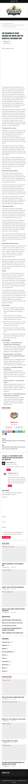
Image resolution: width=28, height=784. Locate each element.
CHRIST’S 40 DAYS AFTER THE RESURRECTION (13, 587)
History (3, 658)
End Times (4, 655)
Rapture (3, 668)
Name (4, 516)
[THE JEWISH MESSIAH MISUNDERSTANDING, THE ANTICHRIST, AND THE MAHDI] (14, 753)
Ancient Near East (5, 642)
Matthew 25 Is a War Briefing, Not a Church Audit (12, 623)
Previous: (13, 440)
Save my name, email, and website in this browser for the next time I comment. (13, 533)
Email (3, 522)
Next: (13, 446)
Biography (4, 648)
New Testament (5, 661)
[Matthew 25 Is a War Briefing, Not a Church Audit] (14, 709)
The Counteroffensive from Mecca (9, 625)
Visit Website (9, 427)
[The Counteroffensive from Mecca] (14, 731)
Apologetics (4, 645)
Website (4, 527)
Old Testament (5, 664)
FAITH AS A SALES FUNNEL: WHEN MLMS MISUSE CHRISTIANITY (13, 609)
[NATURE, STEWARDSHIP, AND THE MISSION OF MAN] (14, 554)
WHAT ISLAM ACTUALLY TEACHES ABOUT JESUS (11, 620)
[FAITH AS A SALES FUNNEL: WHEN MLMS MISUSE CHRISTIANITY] (14, 599)
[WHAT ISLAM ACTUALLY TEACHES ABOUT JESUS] (14, 687)
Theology (4, 671)
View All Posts (19, 427)
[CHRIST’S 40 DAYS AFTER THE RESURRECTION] (14, 577)
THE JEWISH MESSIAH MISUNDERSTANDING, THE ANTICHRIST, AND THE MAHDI (13, 763)
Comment (5, 497)
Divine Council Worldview (7, 652)
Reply (8, 469)
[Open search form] (25, 19)
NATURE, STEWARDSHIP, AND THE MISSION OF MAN (13, 564)
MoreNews (20, 780)
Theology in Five (6, 41)
